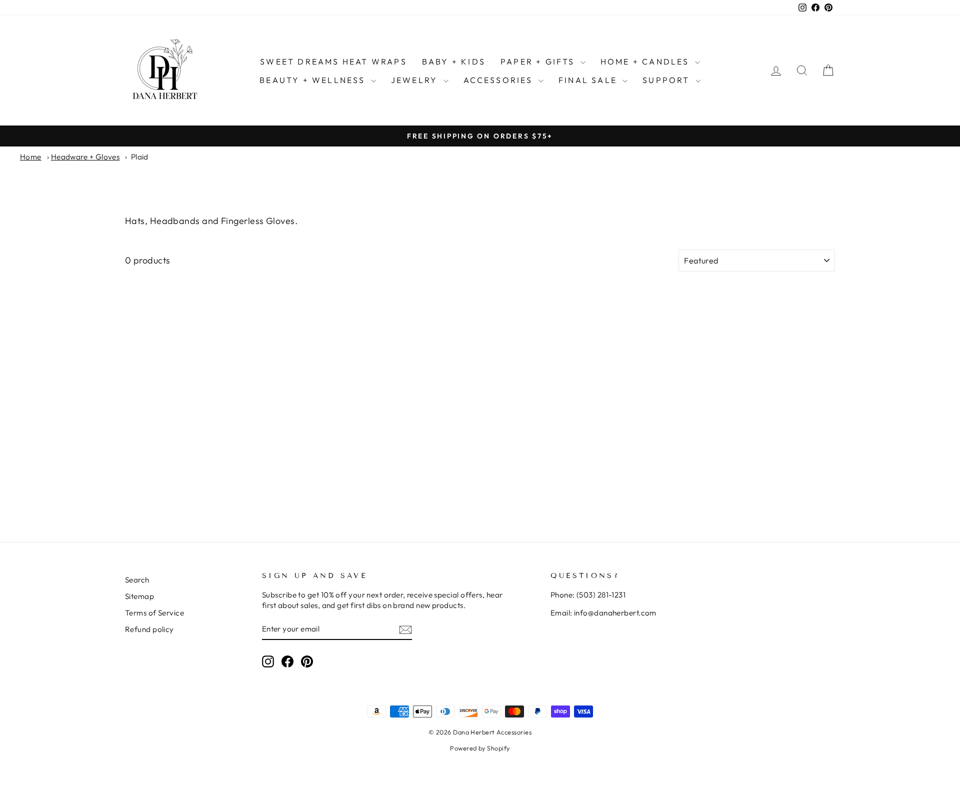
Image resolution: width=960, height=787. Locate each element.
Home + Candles (646, 61)
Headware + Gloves (85, 157)
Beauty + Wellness (314, 80)
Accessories (500, 80)
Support (667, 80)
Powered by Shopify (480, 748)
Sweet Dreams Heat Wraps (333, 61)
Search (137, 579)
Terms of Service (154, 613)
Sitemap (139, 596)
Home (31, 157)
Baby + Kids (454, 61)
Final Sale (589, 80)
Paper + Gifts (539, 61)
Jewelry (416, 80)
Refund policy (149, 629)
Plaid (139, 157)
